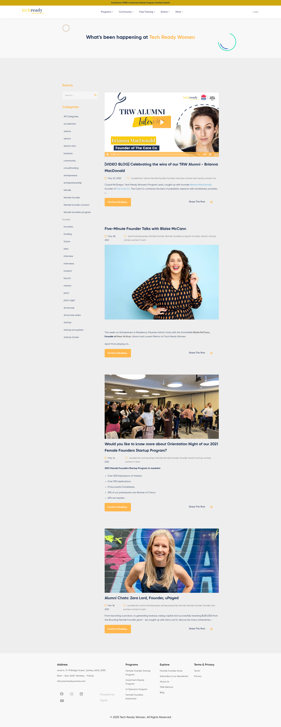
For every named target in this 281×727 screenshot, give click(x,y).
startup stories (71, 337)
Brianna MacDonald (200, 185)
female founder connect (76, 205)
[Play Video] (107, 154)
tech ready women (202, 178)
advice (67, 131)
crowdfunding (71, 168)
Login (255, 12)
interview (68, 256)
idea (66, 249)
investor (68, 271)
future (67, 241)
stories (188, 178)
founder (66, 220)
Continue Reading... (118, 202)
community (70, 161)
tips (213, 605)
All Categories (71, 116)
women (207, 458)
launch (67, 278)
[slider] (159, 154)
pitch (66, 293)
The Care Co (123, 189)
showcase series (72, 315)
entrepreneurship (73, 183)
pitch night (69, 300)
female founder (72, 198)
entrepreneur (70, 175)
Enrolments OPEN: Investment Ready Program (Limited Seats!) (140, 3)
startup (67, 322)
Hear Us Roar (124, 336)
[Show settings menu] (210, 154)
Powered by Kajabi (107, 697)
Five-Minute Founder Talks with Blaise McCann (145, 229)
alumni (67, 139)
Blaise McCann (201, 332)
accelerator (70, 124)
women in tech (138, 240)
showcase (69, 308)
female (67, 190)
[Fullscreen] (216, 154)
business (68, 153)
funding (68, 234)
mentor (67, 286)
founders (68, 227)
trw (214, 178)
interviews (69, 264)
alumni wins (70, 146)
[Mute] (204, 154)
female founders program (77, 212)
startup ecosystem (74, 330)
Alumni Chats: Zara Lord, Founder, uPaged (142, 598)
